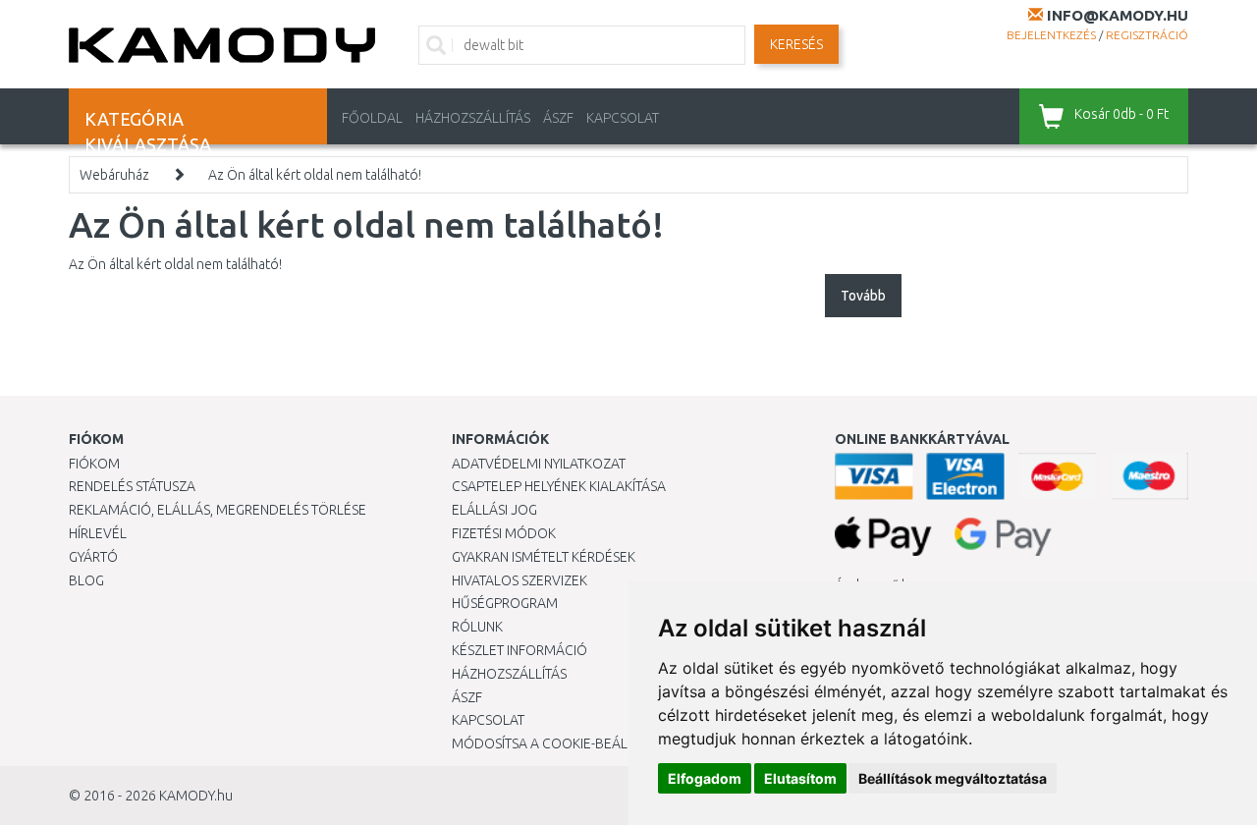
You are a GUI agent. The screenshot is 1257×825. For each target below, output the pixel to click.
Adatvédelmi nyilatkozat (539, 463)
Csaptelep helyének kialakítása (559, 486)
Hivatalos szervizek (519, 580)
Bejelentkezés (1051, 34)
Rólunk (477, 626)
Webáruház (114, 175)
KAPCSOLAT (622, 118)
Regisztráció (1147, 34)
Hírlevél (98, 533)
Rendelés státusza (132, 486)
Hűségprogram (505, 603)
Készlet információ (519, 650)
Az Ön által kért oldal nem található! (314, 175)
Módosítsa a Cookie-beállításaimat (574, 743)
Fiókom (94, 463)
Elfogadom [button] (704, 778)
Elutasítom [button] (800, 778)
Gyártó (93, 557)
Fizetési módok (504, 533)
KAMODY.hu (196, 795)
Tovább (863, 295)
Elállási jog (494, 510)
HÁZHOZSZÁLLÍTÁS (472, 118)
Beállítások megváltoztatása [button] (952, 778)
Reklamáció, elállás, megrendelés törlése (217, 510)
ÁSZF (558, 118)
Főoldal (372, 118)
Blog (86, 580)
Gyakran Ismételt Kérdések (543, 557)
